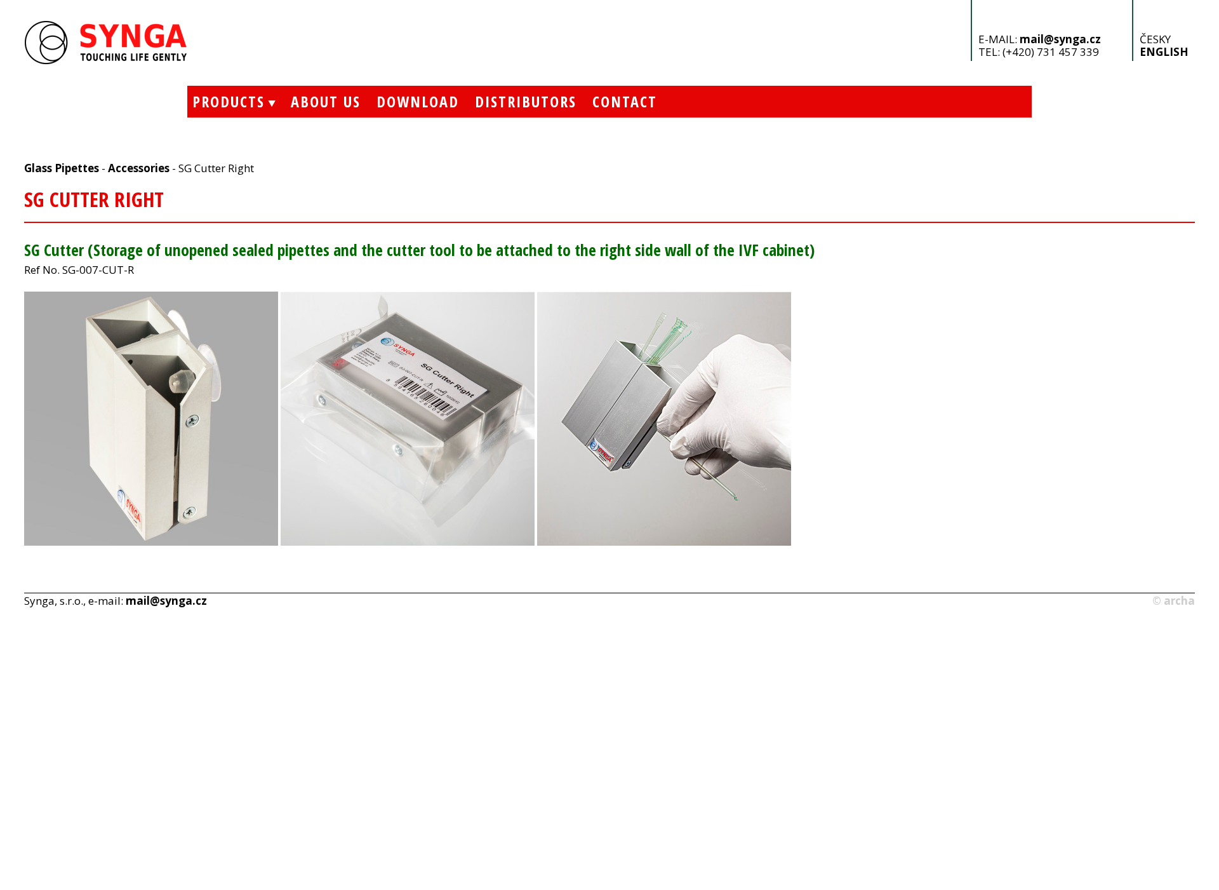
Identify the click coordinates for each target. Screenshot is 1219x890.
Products (226, 101)
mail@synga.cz (1060, 39)
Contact (624, 101)
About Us (326, 101)
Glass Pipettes (61, 168)
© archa (1173, 600)
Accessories (139, 168)
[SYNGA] (106, 60)
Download (417, 101)
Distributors (525, 101)
